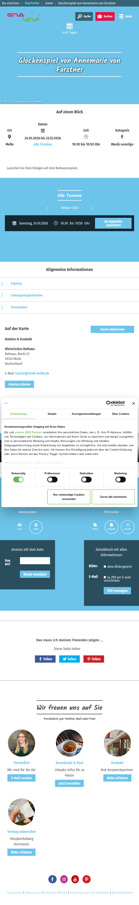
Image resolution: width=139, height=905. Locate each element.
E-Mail (93, 576)
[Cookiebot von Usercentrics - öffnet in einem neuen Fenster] (109, 403)
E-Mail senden (21, 778)
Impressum (14, 893)
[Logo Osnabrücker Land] (27, 17)
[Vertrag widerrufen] (21, 812)
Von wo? (7, 562)
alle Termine (43, 144)
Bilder (93, 566)
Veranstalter (19, 307)
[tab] (19, 527)
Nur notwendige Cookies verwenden (69, 496)
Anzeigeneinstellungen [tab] (86, 413)
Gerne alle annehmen (113, 496)
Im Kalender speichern (113, 223)
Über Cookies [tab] (120, 413)
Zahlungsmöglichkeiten (26, 295)
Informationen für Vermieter (89, 893)
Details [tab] (52, 413)
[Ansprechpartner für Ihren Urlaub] (117, 743)
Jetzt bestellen (69, 783)
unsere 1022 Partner (28, 432)
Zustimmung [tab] (18, 413)
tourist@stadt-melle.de (32, 373)
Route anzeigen (35, 574)
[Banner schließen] (133, 403)
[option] (69, 208)
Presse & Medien (55, 893)
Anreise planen (19, 384)
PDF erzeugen (117, 591)
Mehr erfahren (117, 778)
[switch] (52, 479)
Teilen (47, 659)
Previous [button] (48, 210)
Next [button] (91, 210)
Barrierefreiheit (122, 893)
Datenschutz (33, 893)
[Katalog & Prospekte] (69, 743)
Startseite (32, 3)
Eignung (16, 283)
